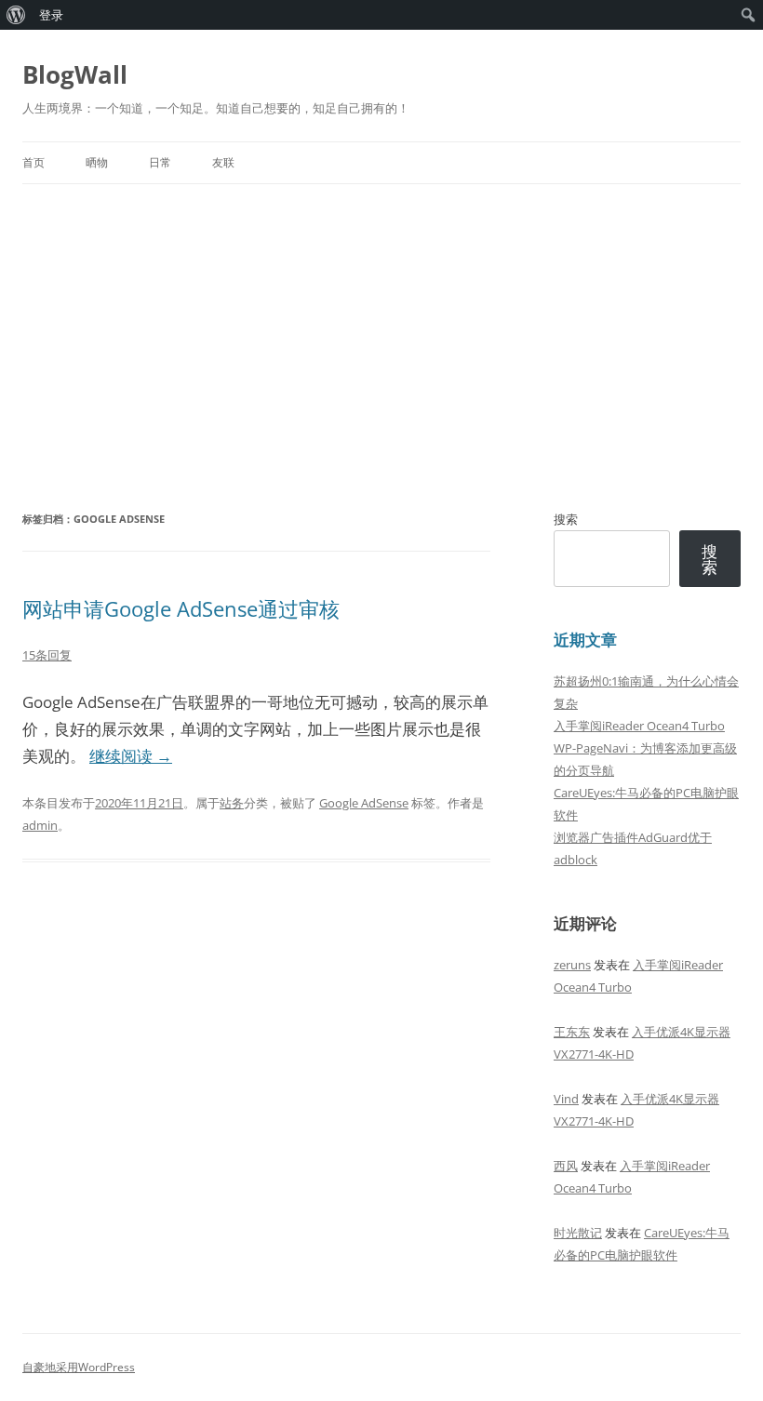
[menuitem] (16, 15)
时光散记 (578, 1232)
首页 (33, 162)
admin (40, 825)
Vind (566, 1098)
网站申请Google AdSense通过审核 (181, 608)
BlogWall (74, 74)
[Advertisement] (381, 346)
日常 (160, 162)
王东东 (572, 1031)
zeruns (572, 964)
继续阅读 (130, 756)
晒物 (97, 162)
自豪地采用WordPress (78, 1367)
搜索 (566, 519)
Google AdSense (363, 802)
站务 (232, 802)
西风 (566, 1165)
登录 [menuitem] (51, 14)
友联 (223, 162)
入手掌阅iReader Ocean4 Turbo (639, 725)
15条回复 (47, 655)
